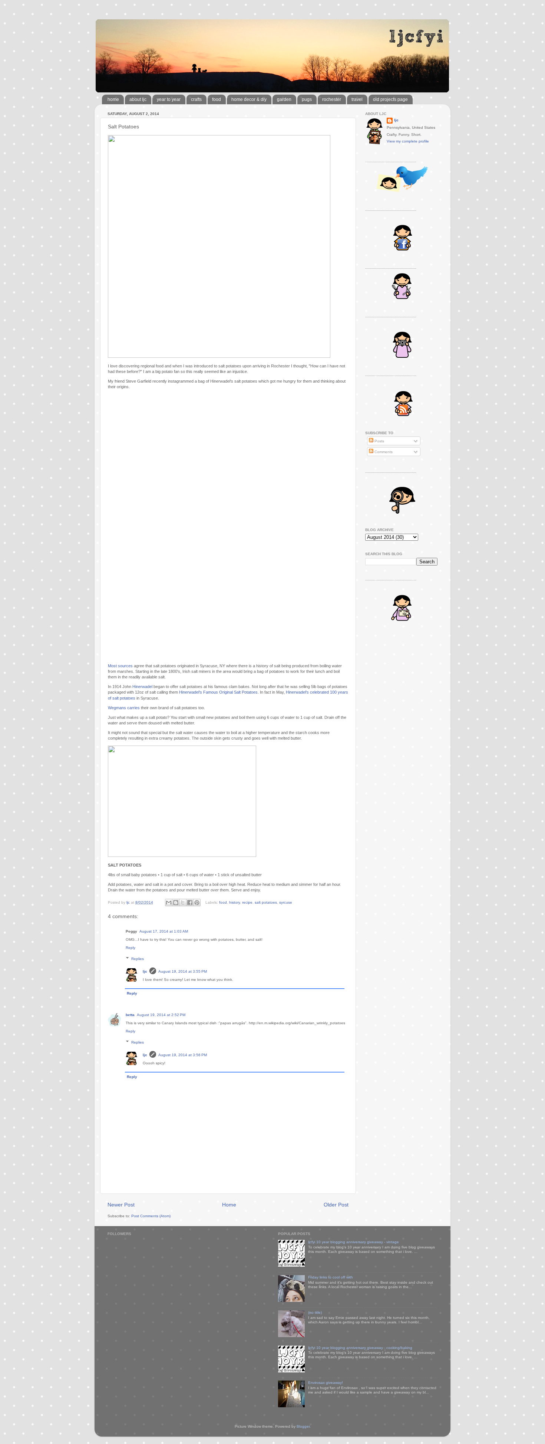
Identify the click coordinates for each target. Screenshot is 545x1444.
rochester (331, 99)
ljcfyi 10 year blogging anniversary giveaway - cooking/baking (360, 1348)
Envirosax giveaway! (325, 1383)
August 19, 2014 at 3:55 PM (182, 971)
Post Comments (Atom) (151, 1216)
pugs (307, 99)
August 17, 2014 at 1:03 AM (163, 931)
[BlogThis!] (175, 902)
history (234, 902)
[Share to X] (182, 902)
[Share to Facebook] (190, 902)
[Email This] (168, 902)
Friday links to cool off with (330, 1277)
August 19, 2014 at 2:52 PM (161, 1015)
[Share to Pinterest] (197, 902)
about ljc (137, 99)
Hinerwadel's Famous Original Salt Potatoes (218, 692)
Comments (383, 452)
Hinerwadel (142, 686)
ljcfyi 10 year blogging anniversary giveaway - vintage (353, 1242)
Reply (130, 948)
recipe (247, 902)
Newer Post (121, 1205)
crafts (196, 99)
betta (130, 1015)
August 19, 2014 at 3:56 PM (182, 1055)
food (216, 99)
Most (112, 666)
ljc (145, 971)
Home (229, 1205)
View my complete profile (408, 141)
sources (125, 666)
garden (284, 99)
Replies (137, 959)
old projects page (390, 99)
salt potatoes (266, 902)
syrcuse (285, 902)
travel (357, 99)
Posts (378, 441)
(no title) (315, 1312)
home (113, 99)
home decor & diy (249, 99)
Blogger (303, 1426)
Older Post (336, 1205)
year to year (169, 99)
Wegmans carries (124, 707)
